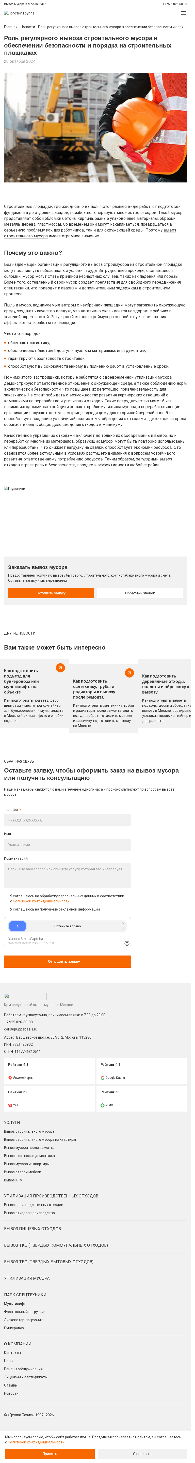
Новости (28, 27)
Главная (11, 27)
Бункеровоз (14, 1328)
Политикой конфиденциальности (41, 901)
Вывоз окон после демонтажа (29, 1156)
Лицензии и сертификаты (25, 1377)
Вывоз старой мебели (22, 1172)
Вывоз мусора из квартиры (27, 1164)
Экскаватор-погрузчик (23, 1320)
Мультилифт (15, 1304)
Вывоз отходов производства (29, 1213)
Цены (8, 1361)
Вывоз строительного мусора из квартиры (40, 1139)
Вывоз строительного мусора (29, 1131)
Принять (50, 1454)
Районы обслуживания (23, 1369)
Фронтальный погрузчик (24, 1312)
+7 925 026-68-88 (174, 4)
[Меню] (183, 13)
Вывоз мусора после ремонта (29, 1148)
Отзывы (11, 1385)
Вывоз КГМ (13, 1180)
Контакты (12, 1353)
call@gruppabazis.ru (20, 1029)
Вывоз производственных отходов (33, 1205)
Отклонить (142, 1454)
